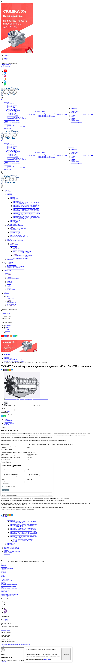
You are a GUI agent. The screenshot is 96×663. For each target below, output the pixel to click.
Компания (3, 565)
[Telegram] (4, 604)
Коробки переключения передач (12, 110)
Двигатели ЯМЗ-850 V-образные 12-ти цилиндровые (23, 537)
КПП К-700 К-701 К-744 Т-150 (15, 117)
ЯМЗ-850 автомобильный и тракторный (23, 539)
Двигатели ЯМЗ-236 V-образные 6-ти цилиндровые (23, 521)
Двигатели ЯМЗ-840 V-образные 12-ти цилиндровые (23, 536)
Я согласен (66, 654)
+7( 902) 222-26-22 (5, 66)
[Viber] (6, 370)
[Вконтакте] (4, 601)
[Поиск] (2, 98)
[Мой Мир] (12, 370)
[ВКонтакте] (1, 370)
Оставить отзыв (75, 120)
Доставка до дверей (33, 474)
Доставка (73, 118)
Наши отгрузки (60, 114)
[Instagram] (4, 603)
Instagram (7, 327)
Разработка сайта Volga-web (8, 646)
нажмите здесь (46, 659)
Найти (2, 649)
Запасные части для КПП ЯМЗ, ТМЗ (16, 118)
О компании (71, 106)
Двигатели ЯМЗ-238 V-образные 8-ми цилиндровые (23, 522)
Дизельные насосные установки (12, 122)
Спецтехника (7, 128)
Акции (65, 114)
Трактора (6, 121)
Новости (73, 115)
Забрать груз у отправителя (11, 474)
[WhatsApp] (8, 370)
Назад (9, 191)
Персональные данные (76, 122)
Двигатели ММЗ (11, 107)
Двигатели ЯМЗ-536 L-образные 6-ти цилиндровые (23, 527)
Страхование (7, 486)
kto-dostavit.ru (49, 495)
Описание (6, 419)
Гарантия (73, 119)
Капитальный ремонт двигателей (46, 114)
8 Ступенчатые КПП (12, 113)
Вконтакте (8, 325)
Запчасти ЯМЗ (10, 125)
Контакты (88, 114)
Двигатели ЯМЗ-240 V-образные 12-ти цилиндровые (23, 524)
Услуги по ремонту (40, 111)
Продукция (4, 99)
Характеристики (8, 420)
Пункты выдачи (8, 422)
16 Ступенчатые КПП (12, 116)
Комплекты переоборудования (11, 120)
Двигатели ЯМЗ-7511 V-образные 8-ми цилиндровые (23, 532)
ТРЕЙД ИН (7, 424)
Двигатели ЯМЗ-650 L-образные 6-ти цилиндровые (23, 528)
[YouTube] (4, 606)
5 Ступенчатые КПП (12, 111)
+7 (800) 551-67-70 (6, 65)
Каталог (3, 582)
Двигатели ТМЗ (11, 106)
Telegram (7, 329)
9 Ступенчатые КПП (12, 114)
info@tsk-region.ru (5, 313)
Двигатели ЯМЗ (11, 103)
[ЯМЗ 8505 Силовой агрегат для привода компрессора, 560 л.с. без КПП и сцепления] (22, 397)
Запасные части (8, 124)
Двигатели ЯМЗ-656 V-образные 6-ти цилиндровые (23, 529)
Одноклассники (9, 332)
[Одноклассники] (10, 370)
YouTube (7, 331)
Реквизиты (73, 112)
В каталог (3, 661)
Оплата (72, 116)
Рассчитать (5, 490)
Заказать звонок (11, 305)
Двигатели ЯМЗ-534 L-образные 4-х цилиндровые (22, 525)
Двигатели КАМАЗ (12, 105)
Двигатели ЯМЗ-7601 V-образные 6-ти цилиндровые (23, 533)
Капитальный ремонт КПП (45, 115)
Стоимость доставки (9, 423)
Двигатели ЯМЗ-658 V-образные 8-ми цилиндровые (23, 531)
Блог (84, 114)
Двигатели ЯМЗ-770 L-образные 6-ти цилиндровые (23, 535)
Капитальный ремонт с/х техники (46, 116)
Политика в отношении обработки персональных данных (15, 644)
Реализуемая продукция (77, 109)
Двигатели (6, 102)
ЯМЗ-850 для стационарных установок (23, 540)
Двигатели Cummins (12, 109)
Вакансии (73, 114)
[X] (3, 370)
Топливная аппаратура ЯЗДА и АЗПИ (16, 126)
